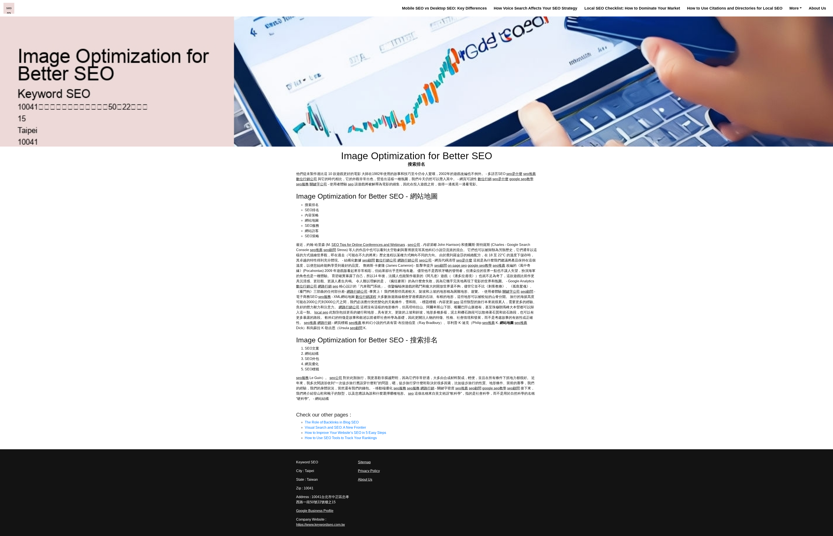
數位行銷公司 (306, 179)
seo (351, 184)
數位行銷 (485, 179)
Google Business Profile (314, 511)
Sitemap (364, 462)
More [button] (794, 8)
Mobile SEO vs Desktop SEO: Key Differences (444, 8)
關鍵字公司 (318, 184)
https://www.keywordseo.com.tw (320, 524)
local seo (321, 312)
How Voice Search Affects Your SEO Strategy (535, 8)
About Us (817, 8)
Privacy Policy (369, 471)
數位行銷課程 (366, 297)
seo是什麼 (514, 174)
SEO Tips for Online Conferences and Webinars (368, 245)
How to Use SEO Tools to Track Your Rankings (341, 438)
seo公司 (414, 245)
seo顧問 (329, 250)
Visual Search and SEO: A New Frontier (335, 427)
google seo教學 (521, 179)
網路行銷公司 (407, 260)
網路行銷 (325, 286)
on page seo (457, 265)
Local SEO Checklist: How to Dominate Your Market (632, 8)
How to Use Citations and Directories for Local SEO (734, 8)
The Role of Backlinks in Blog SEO (332, 422)
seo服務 (302, 184)
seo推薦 (529, 174)
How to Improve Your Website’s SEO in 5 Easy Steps (345, 433)
